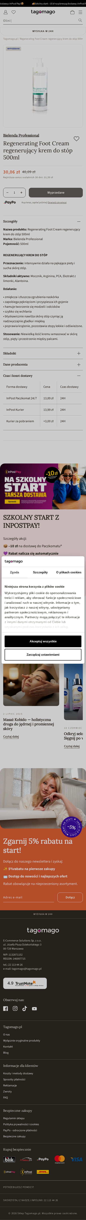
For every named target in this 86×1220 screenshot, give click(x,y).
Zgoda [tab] (14, 572)
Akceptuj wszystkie (43, 641)
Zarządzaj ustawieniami (43, 654)
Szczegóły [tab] (40, 572)
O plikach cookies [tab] (68, 572)
